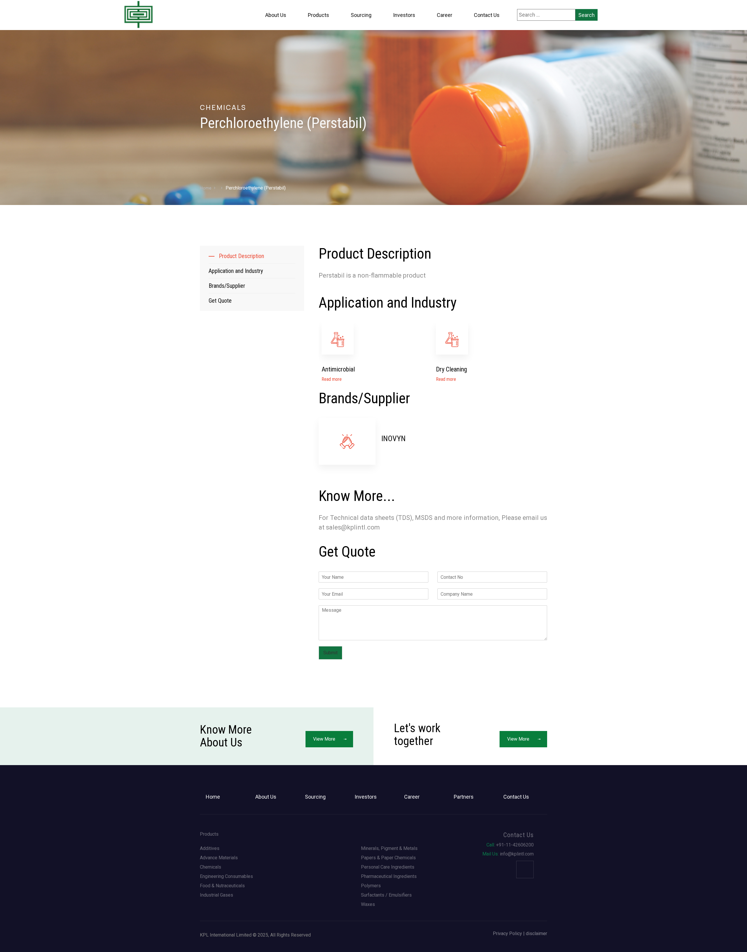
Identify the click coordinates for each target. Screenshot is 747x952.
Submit (330, 652)
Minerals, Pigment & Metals (389, 848)
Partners (464, 797)
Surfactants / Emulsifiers (386, 895)
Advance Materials (219, 857)
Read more (332, 379)
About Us (275, 15)
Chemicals (210, 867)
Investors (404, 15)
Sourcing (361, 15)
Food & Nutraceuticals (222, 885)
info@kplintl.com (508, 854)
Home (206, 188)
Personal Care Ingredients (387, 867)
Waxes (368, 904)
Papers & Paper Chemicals (388, 857)
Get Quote (220, 301)
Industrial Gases (216, 895)
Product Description (241, 256)
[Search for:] (546, 15)
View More (324, 739)
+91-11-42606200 (510, 845)
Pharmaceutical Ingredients (389, 876)
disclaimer (536, 933)
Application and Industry (236, 271)
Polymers (371, 885)
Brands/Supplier (227, 286)
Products (318, 15)
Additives (209, 848)
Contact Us (487, 15)
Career (444, 15)
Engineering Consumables (226, 876)
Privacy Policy (507, 933)
